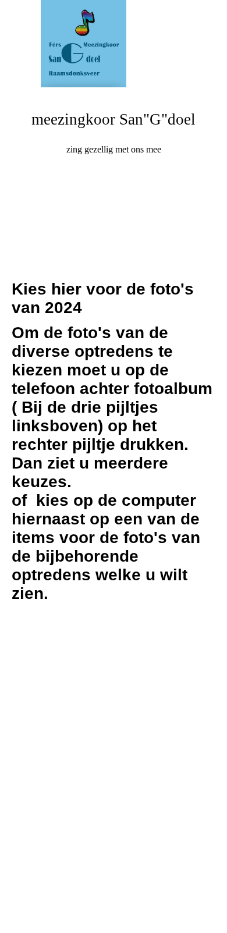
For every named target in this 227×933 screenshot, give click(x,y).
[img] (113, 43)
